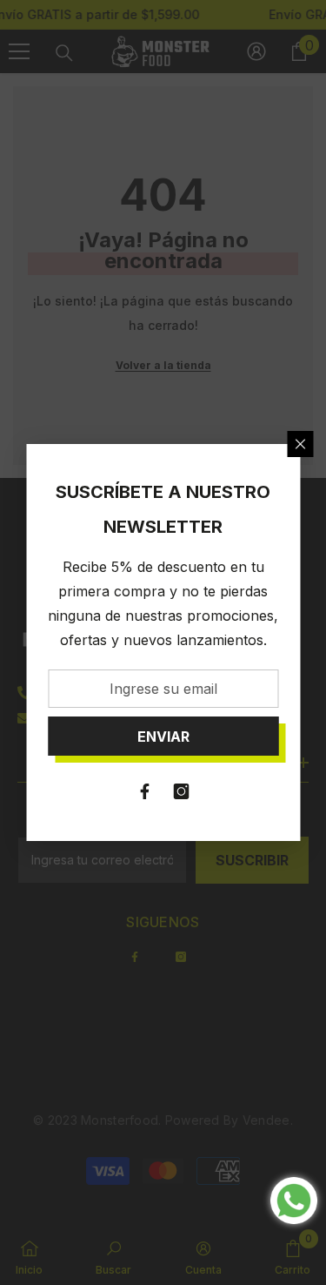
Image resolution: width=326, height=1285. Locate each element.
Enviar (163, 736)
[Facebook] (145, 791)
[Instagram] (181, 791)
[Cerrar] (300, 444)
